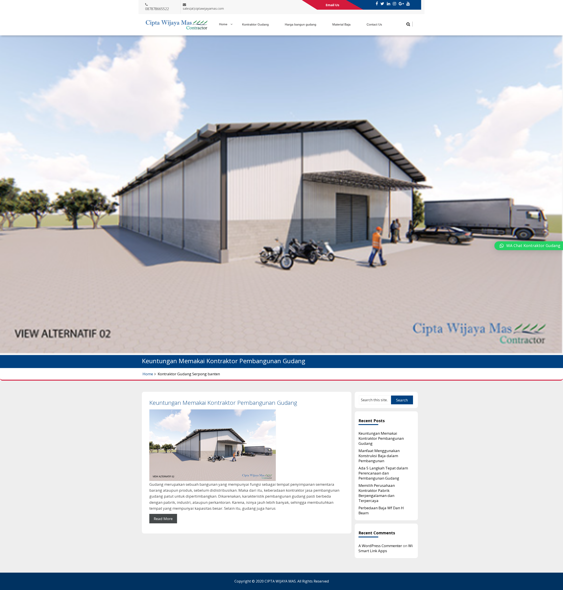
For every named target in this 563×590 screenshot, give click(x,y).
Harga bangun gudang (300, 24)
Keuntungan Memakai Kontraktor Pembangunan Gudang (223, 403)
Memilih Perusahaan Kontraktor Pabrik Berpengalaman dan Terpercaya (376, 493)
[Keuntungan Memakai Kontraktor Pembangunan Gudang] (246, 445)
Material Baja (341, 24)
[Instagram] (394, 3)
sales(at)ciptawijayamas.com (203, 8)
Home (223, 24)
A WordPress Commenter (380, 545)
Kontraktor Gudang (255, 24)
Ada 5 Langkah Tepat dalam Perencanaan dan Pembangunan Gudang (383, 473)
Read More (163, 518)
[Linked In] (388, 3)
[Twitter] (382, 3)
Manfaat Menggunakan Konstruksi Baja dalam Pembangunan (379, 455)
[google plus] (401, 3)
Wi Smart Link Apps (385, 548)
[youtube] (408, 3)
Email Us (332, 5)
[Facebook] (377, 3)
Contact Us (374, 24)
